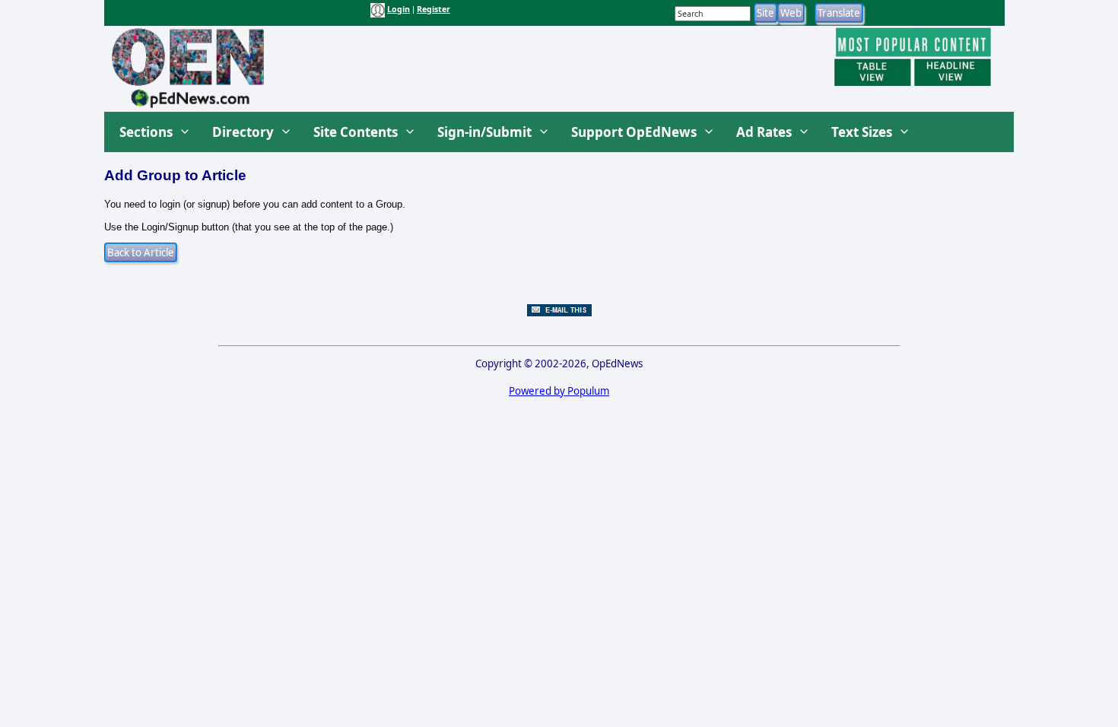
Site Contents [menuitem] (355, 132)
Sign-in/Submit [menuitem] (484, 132)
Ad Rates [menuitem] (764, 132)
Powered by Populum (559, 391)
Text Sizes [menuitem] (861, 132)
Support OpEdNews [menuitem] (634, 132)
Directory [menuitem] (243, 132)
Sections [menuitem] (146, 132)
